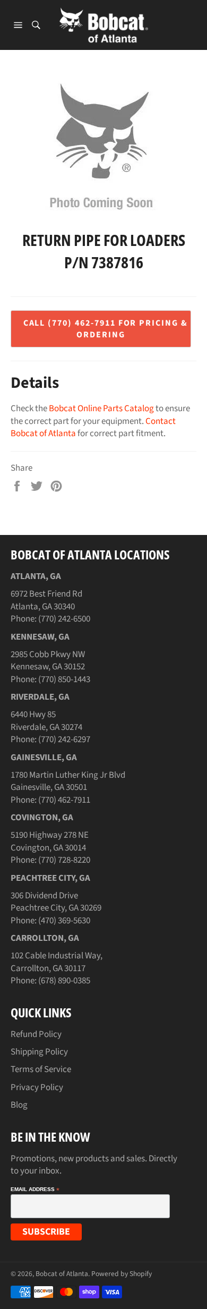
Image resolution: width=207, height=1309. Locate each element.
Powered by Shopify (121, 1274)
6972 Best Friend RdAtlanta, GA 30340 (46, 600)
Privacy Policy (37, 1087)
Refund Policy (36, 1034)
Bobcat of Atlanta (62, 1274)
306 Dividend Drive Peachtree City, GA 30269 (56, 901)
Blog (19, 1105)
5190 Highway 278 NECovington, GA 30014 (50, 841)
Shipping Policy (39, 1052)
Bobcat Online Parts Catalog (101, 408)
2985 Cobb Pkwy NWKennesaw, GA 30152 (48, 660)
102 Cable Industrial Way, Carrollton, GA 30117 (56, 961)
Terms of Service (41, 1069)
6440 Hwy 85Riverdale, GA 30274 (46, 720)
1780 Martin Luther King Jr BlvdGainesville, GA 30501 (68, 781)
